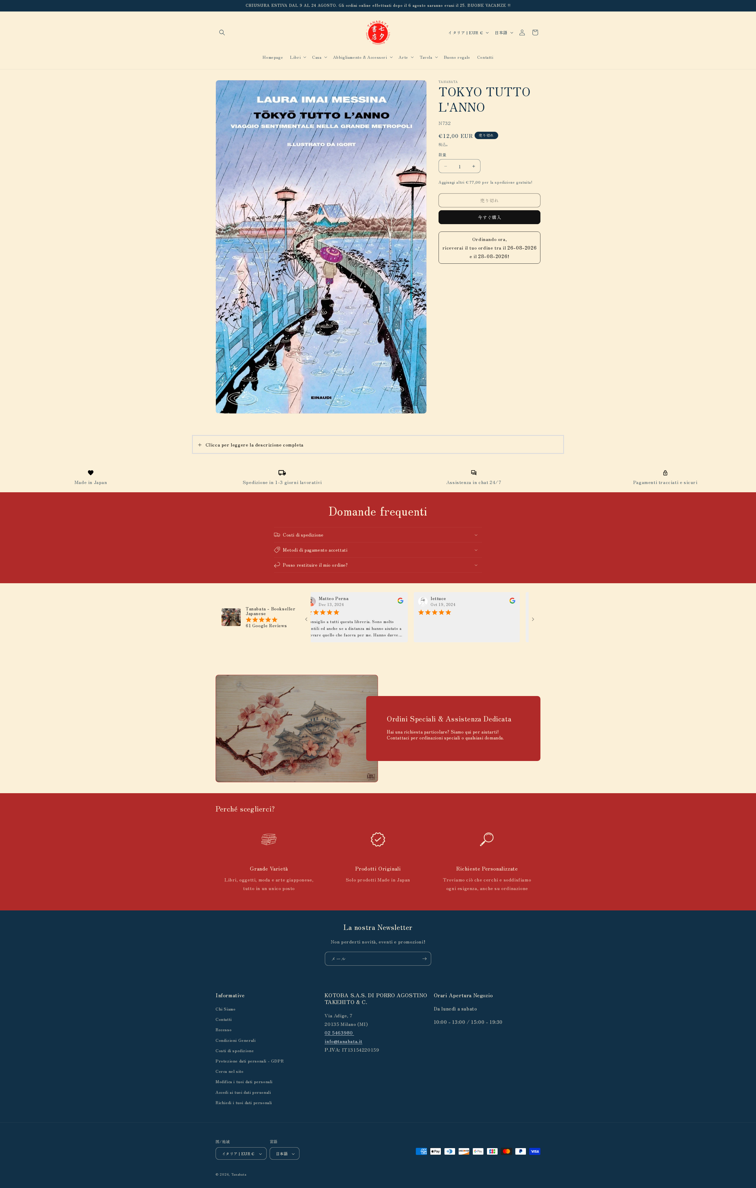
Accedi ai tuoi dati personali (243, 1092)
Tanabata (239, 1174)
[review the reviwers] (356, 602)
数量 (443, 154)
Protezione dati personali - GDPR (250, 1061)
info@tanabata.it (343, 1040)
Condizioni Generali (235, 1040)
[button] (222, 32)
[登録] (424, 959)
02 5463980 (339, 1032)
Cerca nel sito (229, 1071)
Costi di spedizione (235, 1050)
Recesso (224, 1030)
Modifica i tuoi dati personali (244, 1082)
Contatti (224, 1019)
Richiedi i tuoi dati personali (244, 1102)
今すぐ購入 (489, 217)
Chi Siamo (225, 1009)
